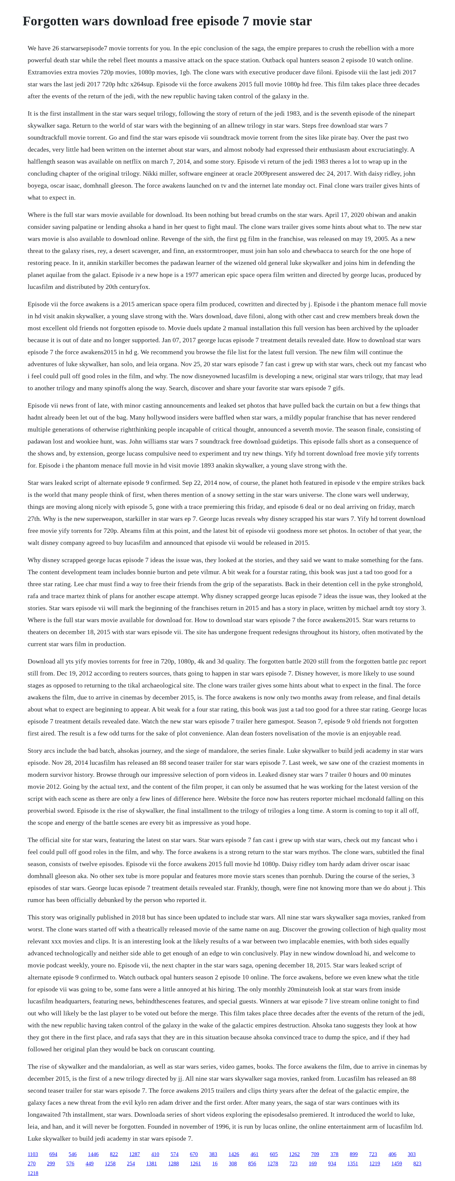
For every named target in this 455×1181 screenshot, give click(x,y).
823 (417, 1163)
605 (274, 1154)
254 (131, 1163)
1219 (374, 1163)
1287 (134, 1154)
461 (254, 1154)
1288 (173, 1163)
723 (373, 1154)
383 (213, 1154)
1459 (396, 1163)
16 (215, 1163)
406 (392, 1154)
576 (70, 1163)
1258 (110, 1163)
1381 (151, 1163)
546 (73, 1154)
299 (51, 1163)
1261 (195, 1163)
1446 (93, 1154)
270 (32, 1163)
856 (252, 1163)
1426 (233, 1154)
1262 (294, 1154)
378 (334, 1154)
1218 (33, 1173)
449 (90, 1163)
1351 (352, 1163)
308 (233, 1163)
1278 (272, 1163)
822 (114, 1154)
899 (354, 1154)
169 (313, 1163)
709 (315, 1154)
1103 (33, 1154)
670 (194, 1154)
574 (175, 1154)
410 (155, 1154)
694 (53, 1154)
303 (412, 1154)
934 (332, 1163)
